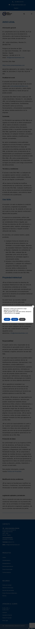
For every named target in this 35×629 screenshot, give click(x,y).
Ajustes (22, 319)
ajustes (18, 313)
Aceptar (7, 319)
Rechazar (15, 319)
